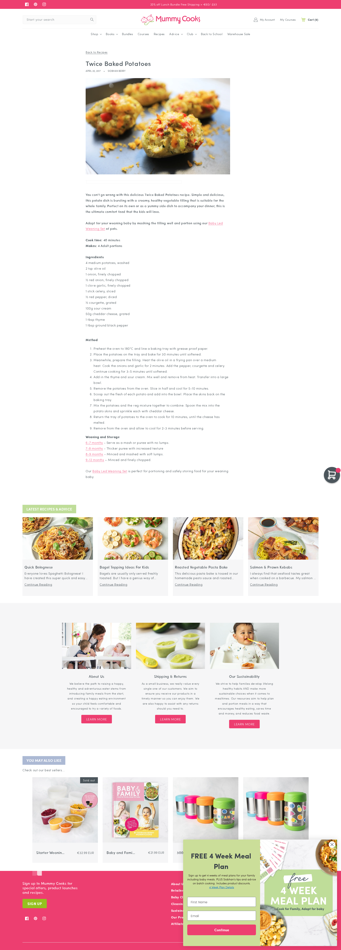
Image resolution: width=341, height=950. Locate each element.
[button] (95, 34)
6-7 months (94, 442)
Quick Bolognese (38, 567)
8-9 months (94, 454)
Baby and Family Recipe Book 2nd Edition (121, 852)
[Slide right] (39, 870)
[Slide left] (34, 870)
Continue (221, 929)
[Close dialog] (332, 844)
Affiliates (178, 923)
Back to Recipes (97, 52)
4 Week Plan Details (221, 887)
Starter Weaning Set (50, 852)
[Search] (92, 19)
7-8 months (94, 448)
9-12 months (95, 459)
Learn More (96, 719)
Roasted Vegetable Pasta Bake (201, 567)
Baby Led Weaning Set (109, 471)
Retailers (178, 890)
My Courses (288, 20)
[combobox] (59, 19)
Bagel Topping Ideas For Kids (124, 567)
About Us (178, 884)
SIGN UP (34, 903)
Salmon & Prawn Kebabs (271, 567)
